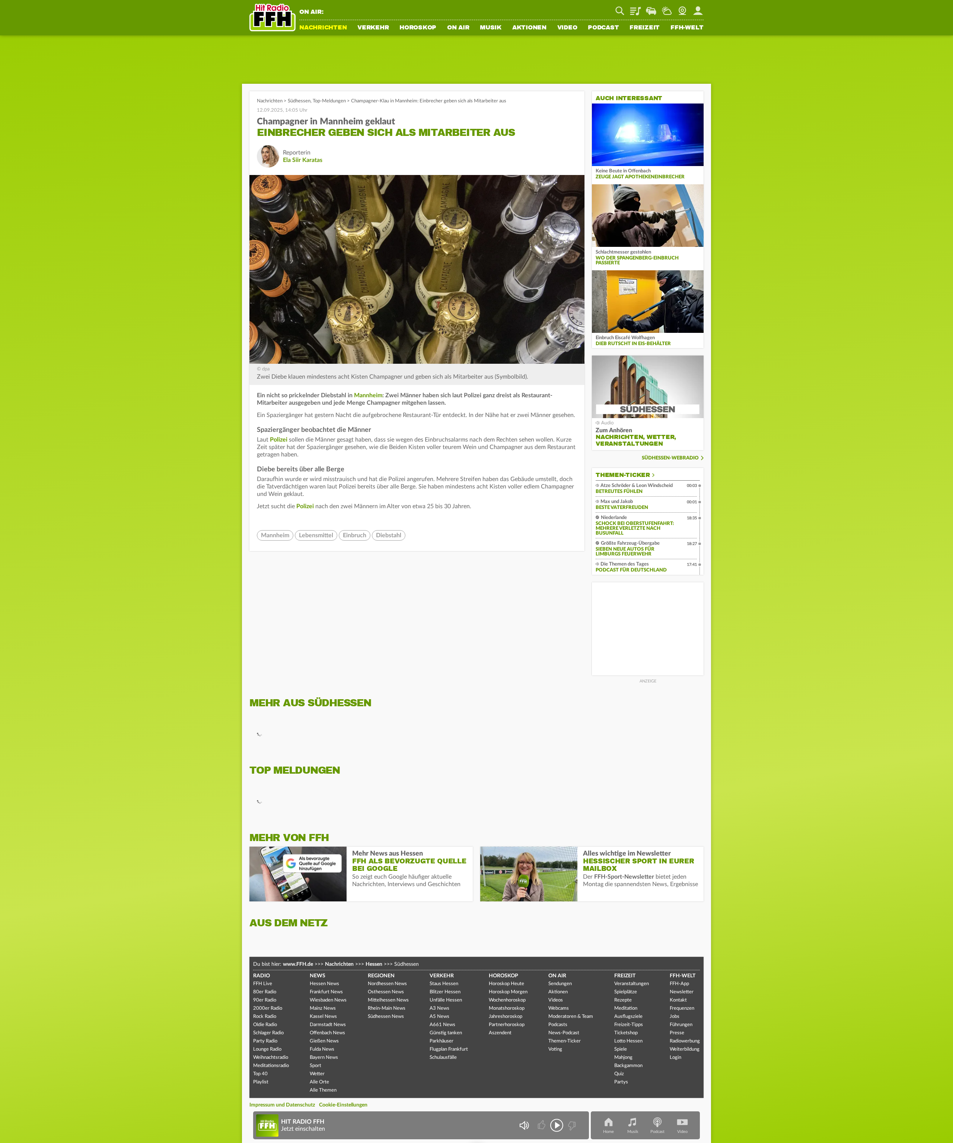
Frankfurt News (326, 992)
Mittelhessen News (388, 1000)
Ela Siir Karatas (302, 160)
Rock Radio (264, 1016)
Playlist (635, 8)
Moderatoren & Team (570, 1016)
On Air (458, 28)
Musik (490, 28)
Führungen (681, 1024)
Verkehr (373, 28)
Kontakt (678, 1000)
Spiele (620, 1049)
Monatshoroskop (507, 1008)
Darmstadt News (328, 1024)
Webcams (558, 1008)
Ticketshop (626, 1033)
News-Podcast (563, 1033)
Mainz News (323, 1008)
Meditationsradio (271, 1065)
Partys (621, 1082)
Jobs (674, 1016)
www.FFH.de (298, 964)
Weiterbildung (684, 1049)
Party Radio (265, 1041)
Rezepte (623, 1000)
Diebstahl (388, 535)
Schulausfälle (443, 1057)
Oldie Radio (265, 1024)
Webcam (682, 8)
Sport (315, 1065)
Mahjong (623, 1057)
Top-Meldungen (329, 101)
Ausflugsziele (628, 1016)
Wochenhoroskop (507, 1000)
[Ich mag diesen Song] (542, 1125)
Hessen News (324, 983)
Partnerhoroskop (507, 1024)
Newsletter (682, 992)
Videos (555, 1000)
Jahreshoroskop (505, 1016)
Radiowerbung (685, 1041)
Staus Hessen (444, 983)
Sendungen (560, 983)
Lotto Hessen (628, 1041)
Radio (261, 975)
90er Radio (264, 1000)
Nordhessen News (387, 983)
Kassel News (323, 1016)
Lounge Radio (267, 1049)
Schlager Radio (268, 1033)
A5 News (439, 1016)
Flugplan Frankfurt (449, 1049)
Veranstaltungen (631, 983)
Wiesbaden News (328, 1000)
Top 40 (260, 1074)
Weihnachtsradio (270, 1057)
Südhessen (299, 101)
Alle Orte (319, 1082)
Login (675, 1057)
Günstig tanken (446, 1033)
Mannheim (368, 395)
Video (567, 28)
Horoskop (417, 28)
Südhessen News (386, 1016)
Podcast (603, 28)
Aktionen (529, 28)
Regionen (381, 975)
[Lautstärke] (523, 1125)
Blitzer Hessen (445, 992)
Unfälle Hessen (446, 1000)
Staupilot (651, 8)
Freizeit (645, 28)
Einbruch (354, 535)
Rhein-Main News (386, 1008)
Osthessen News (386, 992)
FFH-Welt (687, 28)
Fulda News (322, 1049)
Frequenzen (682, 1008)
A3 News (439, 1008)
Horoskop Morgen (508, 992)
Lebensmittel (316, 535)
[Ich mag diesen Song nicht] (571, 1125)
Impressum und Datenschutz (282, 1105)
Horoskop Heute (506, 983)
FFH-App (679, 983)
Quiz (619, 1074)
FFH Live (262, 983)
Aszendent (500, 1033)
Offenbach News (327, 1033)
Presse (677, 1033)
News (317, 975)
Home (608, 1132)
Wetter (666, 8)
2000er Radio (267, 1008)
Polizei (278, 440)
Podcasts (557, 1024)
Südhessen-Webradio (670, 458)
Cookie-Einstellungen (343, 1105)
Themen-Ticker (623, 475)
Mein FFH (698, 8)
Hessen (374, 964)
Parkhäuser (441, 1041)
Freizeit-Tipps (628, 1024)
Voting (555, 1049)
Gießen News (324, 1041)
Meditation (625, 1008)
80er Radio (264, 992)
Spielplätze (625, 992)
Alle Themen (323, 1090)
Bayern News (324, 1057)
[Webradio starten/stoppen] (556, 1125)
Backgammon (628, 1065)
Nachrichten (323, 28)
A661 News (442, 1024)
